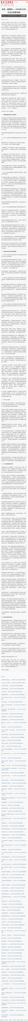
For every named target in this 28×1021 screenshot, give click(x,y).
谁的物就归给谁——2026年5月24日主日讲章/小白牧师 (12, 719)
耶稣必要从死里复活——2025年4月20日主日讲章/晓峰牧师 (13, 915)
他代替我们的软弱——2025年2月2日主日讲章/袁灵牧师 (12, 949)
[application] (14, 15)
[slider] (24, 15)
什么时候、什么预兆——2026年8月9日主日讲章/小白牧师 (13, 682)
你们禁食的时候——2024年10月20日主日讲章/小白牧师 (12, 997)
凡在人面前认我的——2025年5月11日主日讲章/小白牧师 (12, 907)
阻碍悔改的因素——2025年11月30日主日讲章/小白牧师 (12, 808)
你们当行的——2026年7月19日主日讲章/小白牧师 (11, 691)
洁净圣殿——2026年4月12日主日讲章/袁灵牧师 (11, 740)
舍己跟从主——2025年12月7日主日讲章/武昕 (10, 805)
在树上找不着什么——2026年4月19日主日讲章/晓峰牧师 (12, 737)
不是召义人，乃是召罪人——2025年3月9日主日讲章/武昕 (13, 935)
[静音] (21, 15)
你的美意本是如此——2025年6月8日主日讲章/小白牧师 (12, 893)
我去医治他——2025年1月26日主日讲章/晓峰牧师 (11, 952)
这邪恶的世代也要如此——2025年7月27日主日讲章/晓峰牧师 (13, 871)
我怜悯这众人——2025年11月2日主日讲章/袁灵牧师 (12, 822)
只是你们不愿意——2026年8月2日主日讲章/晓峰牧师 (12, 685)
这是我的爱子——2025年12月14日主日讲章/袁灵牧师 (12, 802)
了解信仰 (5, 5)
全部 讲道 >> (4, 1016)
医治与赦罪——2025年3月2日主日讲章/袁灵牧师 (11, 938)
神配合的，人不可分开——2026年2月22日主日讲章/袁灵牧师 (13, 765)
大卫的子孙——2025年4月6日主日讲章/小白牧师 (11, 921)
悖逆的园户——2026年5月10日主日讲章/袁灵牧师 (11, 726)
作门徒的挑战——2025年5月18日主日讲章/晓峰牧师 (12, 904)
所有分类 (12, 5)
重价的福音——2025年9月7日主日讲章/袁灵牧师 (11, 849)
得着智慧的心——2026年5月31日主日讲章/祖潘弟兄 (12, 716)
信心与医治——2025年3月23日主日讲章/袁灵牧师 (11, 927)
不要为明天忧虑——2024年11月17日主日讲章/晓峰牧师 (12, 980)
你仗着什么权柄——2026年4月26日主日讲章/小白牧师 (12, 734)
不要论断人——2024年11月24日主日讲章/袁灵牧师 (11, 978)
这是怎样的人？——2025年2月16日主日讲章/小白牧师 (12, 944)
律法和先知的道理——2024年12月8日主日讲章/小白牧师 (12, 975)
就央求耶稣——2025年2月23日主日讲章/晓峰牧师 (11, 941)
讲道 (9, 5)
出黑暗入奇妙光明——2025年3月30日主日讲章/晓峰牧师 (12, 924)
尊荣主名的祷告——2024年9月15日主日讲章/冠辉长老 (12, 1014)
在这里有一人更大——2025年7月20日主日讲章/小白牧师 (12, 874)
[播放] (3, 15)
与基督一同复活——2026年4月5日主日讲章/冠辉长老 (12, 743)
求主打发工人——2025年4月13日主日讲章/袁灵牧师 (12, 918)
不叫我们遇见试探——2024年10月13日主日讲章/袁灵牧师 (13, 1000)
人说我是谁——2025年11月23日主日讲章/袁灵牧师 (11, 811)
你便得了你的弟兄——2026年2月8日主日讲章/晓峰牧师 (12, 772)
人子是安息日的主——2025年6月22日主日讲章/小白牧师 (12, 887)
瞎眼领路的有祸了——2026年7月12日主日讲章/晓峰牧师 (12, 694)
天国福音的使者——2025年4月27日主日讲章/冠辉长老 (12, 913)
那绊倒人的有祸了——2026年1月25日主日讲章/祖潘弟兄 (12, 780)
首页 (2, 5)
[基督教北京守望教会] (7, 4)
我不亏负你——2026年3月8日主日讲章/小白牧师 (11, 757)
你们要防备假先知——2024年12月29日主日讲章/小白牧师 (13, 966)
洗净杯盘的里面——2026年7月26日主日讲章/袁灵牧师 (12, 688)
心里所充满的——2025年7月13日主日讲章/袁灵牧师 (12, 877)
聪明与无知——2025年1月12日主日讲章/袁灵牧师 (11, 958)
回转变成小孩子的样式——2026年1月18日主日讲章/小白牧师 (13, 783)
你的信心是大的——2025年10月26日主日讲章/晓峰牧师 (12, 825)
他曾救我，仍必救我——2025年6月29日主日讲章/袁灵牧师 (13, 884)
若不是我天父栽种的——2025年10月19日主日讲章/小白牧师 (13, 828)
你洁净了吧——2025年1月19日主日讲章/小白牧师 (11, 955)
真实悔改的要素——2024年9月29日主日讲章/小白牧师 (12, 1007)
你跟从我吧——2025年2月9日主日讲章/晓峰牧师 (11, 946)
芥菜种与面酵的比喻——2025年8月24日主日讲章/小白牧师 (13, 856)
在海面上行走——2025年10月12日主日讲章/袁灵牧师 (12, 831)
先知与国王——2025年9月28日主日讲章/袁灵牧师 (11, 837)
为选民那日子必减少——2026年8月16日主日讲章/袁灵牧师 (13, 679)
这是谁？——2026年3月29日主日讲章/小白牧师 (11, 746)
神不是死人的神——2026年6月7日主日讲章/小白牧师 (12, 713)
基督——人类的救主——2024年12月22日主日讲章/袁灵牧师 (13, 969)
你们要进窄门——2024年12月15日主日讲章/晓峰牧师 (12, 972)
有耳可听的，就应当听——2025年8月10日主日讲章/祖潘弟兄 (13, 864)
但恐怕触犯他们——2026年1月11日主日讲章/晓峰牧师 (12, 786)
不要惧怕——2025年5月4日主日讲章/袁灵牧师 (10, 910)
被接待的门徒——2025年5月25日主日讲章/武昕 (11, 901)
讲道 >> (3, 676)
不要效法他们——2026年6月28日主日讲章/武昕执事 (12, 701)
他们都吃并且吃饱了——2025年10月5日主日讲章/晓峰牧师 (13, 834)
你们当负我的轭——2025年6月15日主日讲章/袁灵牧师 (12, 890)
